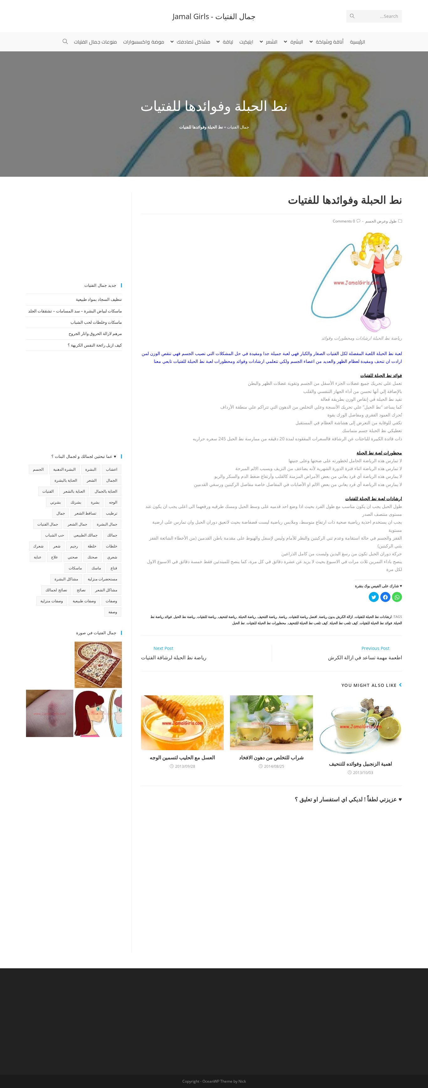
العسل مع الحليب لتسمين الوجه (182, 757)
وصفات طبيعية (84, 601)
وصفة (112, 612)
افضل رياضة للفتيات (303, 616)
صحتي (73, 557)
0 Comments (344, 221)
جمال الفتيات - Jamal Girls (214, 16)
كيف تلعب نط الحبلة (344, 622)
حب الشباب (54, 535)
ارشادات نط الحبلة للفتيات (373, 616)
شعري (112, 557)
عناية (37, 557)
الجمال (111, 480)
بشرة (95, 502)
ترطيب (111, 513)
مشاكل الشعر (106, 590)
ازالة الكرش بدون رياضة (336, 616)
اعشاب (111, 469)
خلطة (92, 546)
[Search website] (65, 41)
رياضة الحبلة (247, 616)
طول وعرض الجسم (381, 221)
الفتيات (48, 491)
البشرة (90, 469)
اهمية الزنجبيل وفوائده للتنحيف (360, 763)
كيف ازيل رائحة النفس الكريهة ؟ (95, 345)
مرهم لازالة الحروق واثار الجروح (95, 333)
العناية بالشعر (74, 491)
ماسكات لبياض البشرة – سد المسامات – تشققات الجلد (75, 311)
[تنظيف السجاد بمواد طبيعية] (98, 664)
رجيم (74, 546)
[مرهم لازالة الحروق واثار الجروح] (49, 713)
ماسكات (75, 568)
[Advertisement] (74, 231)
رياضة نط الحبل (184, 616)
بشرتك (75, 502)
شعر (56, 546)
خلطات (111, 546)
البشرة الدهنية (64, 469)
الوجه (113, 502)
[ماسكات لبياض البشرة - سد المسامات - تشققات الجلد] (49, 664)
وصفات (111, 601)
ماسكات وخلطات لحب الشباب (96, 322)
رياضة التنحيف (267, 616)
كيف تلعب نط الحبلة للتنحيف (308, 622)
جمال (60, 513)
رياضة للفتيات (206, 616)
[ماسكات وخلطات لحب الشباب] (98, 713)
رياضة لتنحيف (227, 616)
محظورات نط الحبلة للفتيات (266, 622)
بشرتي (55, 502)
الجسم (38, 469)
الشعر (92, 480)
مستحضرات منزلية (102, 579)
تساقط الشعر (85, 513)
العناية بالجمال (106, 491)
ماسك (96, 568)
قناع (114, 568)
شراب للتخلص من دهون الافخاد (271, 757)
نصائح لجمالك (56, 590)
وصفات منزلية (51, 601)
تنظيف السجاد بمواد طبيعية (99, 299)
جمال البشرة (107, 524)
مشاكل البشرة (66, 579)
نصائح (81, 590)
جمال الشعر (77, 524)
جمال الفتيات (238, 127)
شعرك (38, 546)
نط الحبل (238, 622)
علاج (54, 557)
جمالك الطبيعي (85, 535)
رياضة (283, 616)
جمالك (112, 535)
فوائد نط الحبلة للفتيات (376, 622)
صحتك (92, 557)
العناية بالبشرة (66, 480)
